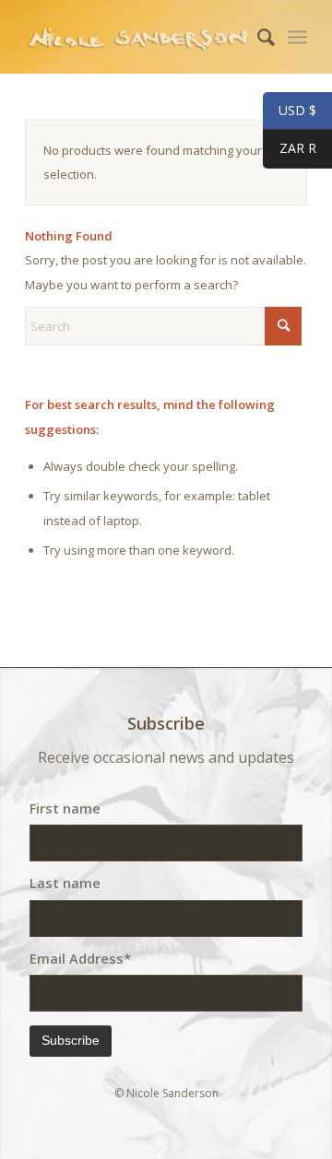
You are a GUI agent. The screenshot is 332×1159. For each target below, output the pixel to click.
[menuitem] (257, 37)
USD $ (289, 111)
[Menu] (297, 37)
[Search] (257, 37)
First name (65, 808)
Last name (65, 882)
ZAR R (289, 148)
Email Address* (80, 958)
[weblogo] (138, 37)
